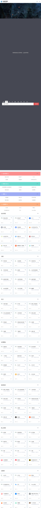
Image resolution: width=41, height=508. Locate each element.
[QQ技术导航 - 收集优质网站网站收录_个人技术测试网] (4, 1)
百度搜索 (36, 103)
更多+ (37, 173)
